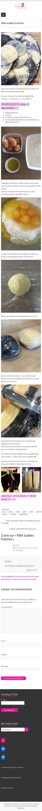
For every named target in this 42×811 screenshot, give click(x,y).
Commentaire (7, 607)
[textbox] (21, 117)
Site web (4, 666)
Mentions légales (7, 788)
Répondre (33, 570)
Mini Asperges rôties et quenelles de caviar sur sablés (20, 521)
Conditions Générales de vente (12, 767)
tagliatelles (23, 514)
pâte (24, 512)
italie (18, 512)
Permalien (19, 550)
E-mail (4, 654)
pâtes (31, 512)
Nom (3, 641)
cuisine (10, 512)
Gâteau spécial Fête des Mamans (24, 529)
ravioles (13, 514)
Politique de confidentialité (11, 778)
